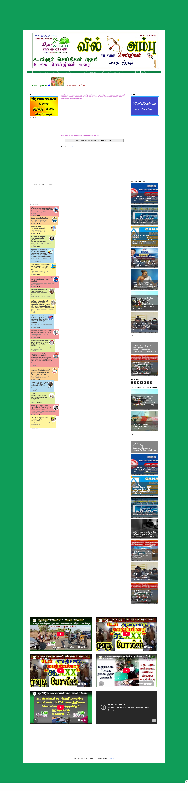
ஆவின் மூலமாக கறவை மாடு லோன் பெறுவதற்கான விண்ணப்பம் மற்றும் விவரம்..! (39, 291)
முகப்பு (29, 72)
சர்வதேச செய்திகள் (68, 72)
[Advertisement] (94, 13)
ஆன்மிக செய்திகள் (106, 72)
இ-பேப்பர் (137, 72)
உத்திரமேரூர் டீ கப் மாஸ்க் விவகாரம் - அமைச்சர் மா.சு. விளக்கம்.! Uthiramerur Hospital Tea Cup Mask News (39, 396)
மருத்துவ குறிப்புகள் (94, 72)
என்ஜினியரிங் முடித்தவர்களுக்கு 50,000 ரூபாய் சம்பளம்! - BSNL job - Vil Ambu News (42, 209)
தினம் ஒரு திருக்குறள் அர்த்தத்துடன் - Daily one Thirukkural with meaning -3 (144, 285)
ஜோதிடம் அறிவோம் (118, 72)
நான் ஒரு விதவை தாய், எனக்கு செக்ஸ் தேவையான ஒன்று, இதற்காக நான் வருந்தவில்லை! (144, 534)
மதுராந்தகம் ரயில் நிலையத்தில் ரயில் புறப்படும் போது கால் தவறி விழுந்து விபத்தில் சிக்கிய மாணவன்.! (39, 343)
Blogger (112, 758)
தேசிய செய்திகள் (56, 72)
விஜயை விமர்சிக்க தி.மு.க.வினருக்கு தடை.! (38, 227)
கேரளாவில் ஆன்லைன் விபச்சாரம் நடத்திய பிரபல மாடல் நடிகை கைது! (144, 426)
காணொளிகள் (128, 72)
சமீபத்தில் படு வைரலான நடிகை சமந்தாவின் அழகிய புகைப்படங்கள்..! (39, 419)
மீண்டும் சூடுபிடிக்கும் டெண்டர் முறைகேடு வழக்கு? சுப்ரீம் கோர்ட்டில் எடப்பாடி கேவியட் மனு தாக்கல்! (41, 407)
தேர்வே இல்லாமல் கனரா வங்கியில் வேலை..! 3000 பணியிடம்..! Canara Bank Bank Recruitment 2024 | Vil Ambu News (144, 239)
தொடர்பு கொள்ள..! (146, 72)
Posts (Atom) (72, 147)
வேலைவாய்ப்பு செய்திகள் (81, 72)
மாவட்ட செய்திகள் (38, 72)
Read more (39, 215)
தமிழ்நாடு (47, 72)
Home (94, 144)
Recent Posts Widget (34, 428)
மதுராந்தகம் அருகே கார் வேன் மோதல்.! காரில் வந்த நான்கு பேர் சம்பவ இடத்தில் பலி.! (39, 383)
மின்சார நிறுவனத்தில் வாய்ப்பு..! (39, 218)
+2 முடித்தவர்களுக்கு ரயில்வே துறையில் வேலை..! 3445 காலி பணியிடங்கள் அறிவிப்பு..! (42, 279)
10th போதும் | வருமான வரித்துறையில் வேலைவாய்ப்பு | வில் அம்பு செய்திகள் (41, 331)
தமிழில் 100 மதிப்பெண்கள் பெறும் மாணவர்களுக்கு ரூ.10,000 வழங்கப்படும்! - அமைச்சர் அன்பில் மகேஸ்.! (38, 239)
